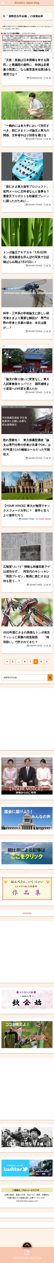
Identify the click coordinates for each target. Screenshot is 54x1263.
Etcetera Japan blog (27, 2)
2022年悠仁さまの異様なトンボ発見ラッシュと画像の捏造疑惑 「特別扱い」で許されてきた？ (26, 637)
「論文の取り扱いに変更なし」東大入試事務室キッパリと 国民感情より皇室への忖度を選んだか (26, 383)
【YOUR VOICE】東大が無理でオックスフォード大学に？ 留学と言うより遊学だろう (26, 510)
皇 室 (48, 78)
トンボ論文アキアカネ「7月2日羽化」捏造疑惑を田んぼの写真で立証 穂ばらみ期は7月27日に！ (27, 257)
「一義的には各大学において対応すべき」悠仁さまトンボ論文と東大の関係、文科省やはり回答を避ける (26, 130)
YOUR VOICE (44, 519)
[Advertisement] (27, 719)
